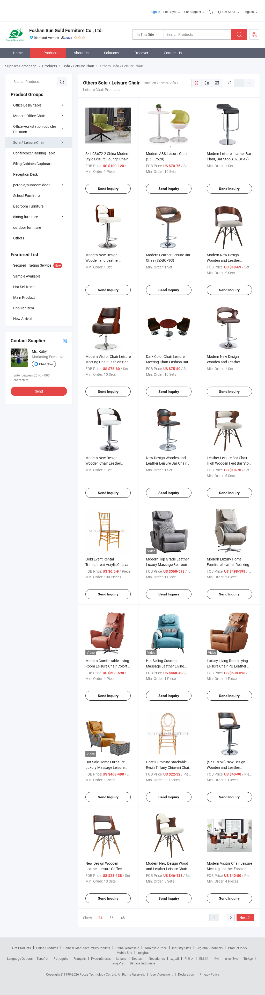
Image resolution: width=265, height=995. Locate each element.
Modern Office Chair (29, 115)
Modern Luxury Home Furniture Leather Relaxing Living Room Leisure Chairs (228, 564)
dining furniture (25, 216)
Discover (141, 52)
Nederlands (157, 958)
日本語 (203, 958)
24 (100, 918)
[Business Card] (65, 340)
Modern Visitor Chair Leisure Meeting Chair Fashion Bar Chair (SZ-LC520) (108, 362)
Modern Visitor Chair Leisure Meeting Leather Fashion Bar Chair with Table (229, 869)
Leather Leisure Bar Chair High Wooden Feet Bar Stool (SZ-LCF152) (229, 463)
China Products (47, 948)
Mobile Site (124, 952)
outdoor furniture (27, 227)
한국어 (189, 958)
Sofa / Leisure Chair (29, 142)
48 (123, 917)
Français (79, 958)
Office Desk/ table (27, 105)
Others (18, 238)
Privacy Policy (209, 974)
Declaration (186, 974)
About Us (81, 52)
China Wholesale (127, 948)
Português (61, 958)
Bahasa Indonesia (142, 963)
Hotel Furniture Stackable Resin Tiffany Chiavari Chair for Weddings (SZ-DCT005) (168, 767)
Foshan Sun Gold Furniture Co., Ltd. (66, 30)
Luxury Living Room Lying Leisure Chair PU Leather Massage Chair (227, 666)
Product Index (237, 948)
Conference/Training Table (34, 153)
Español (42, 958)
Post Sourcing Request (254, 34)
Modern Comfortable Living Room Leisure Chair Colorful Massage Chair (107, 666)
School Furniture (26, 195)
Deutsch (137, 958)
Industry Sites (181, 948)
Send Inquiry (108, 189)
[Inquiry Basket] (211, 12)
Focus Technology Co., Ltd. (99, 974)
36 (111, 917)
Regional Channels (209, 948)
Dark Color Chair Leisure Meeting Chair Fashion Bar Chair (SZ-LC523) (167, 362)
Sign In (155, 12)
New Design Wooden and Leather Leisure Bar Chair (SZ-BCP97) (166, 463)
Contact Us (173, 52)
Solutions (111, 52)
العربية (174, 958)
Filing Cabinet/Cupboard (33, 163)
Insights (143, 952)
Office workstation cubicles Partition (34, 129)
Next (243, 917)
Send (39, 391)
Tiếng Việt (117, 963)
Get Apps (229, 12)
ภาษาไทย (231, 958)
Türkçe (248, 958)
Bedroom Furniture (28, 206)
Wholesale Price (155, 948)
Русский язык (101, 958)
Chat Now (46, 364)
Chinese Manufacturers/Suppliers (86, 948)
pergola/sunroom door (31, 184)
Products (50, 52)
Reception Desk (25, 174)
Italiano (121, 958)
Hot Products (21, 948)
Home (18, 52)
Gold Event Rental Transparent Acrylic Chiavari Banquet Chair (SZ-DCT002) (107, 564)
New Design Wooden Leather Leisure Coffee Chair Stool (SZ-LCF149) (104, 869)
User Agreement (161, 974)
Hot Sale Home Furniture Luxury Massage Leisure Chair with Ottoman (105, 767)
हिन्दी (216, 958)
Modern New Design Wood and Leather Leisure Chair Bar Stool (167, 869)
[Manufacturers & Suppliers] (38, 10)
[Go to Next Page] (249, 83)
